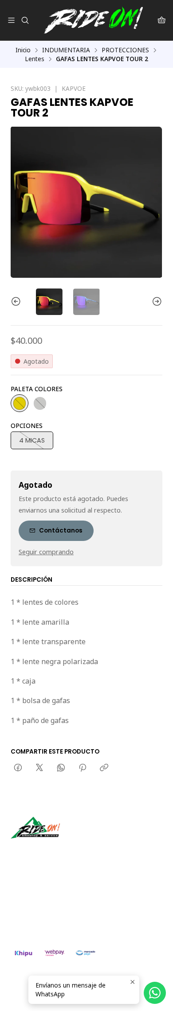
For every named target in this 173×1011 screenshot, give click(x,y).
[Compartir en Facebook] (18, 768)
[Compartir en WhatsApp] (61, 768)
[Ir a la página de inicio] (93, 20)
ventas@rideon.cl (45, 898)
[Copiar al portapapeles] (104, 768)
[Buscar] (25, 20)
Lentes (34, 59)
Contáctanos (61, 530)
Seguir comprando (46, 552)
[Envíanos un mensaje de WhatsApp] (155, 993)
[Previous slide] (17, 301)
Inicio (23, 50)
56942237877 (39, 909)
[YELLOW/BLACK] (19, 403)
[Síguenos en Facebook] (58, 851)
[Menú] (11, 20)
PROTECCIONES (125, 50)
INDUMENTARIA (66, 50)
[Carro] (162, 20)
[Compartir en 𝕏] (39, 768)
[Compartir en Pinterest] (82, 768)
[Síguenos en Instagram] (45, 851)
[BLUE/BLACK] (40, 403)
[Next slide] (155, 301)
